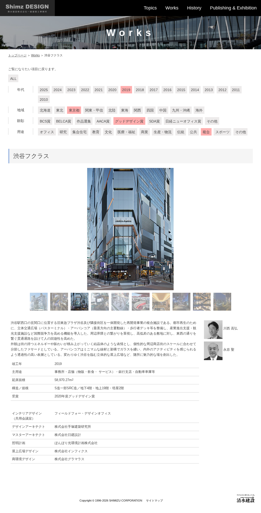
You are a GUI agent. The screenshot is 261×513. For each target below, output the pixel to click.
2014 (195, 90)
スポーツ (222, 132)
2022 (85, 90)
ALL (13, 79)
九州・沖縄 (181, 110)
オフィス (47, 132)
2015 (181, 90)
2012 (222, 90)
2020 (112, 90)
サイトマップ (154, 500)
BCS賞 (45, 121)
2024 (58, 90)
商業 (144, 132)
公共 (193, 132)
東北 (59, 110)
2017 (154, 90)
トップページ (17, 55)
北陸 (111, 110)
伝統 (180, 132)
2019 (126, 90)
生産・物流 (163, 132)
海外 (199, 110)
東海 (124, 110)
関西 (137, 110)
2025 (44, 90)
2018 (140, 90)
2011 (236, 90)
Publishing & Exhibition (233, 7)
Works (171, 7)
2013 (209, 90)
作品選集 (84, 121)
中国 (162, 110)
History (194, 7)
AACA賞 (103, 121)
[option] (130, 229)
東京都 (74, 110)
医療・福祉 (126, 132)
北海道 (45, 110)
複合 (206, 132)
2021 (99, 90)
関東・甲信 (94, 110)
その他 (212, 121)
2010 (44, 99)
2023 (71, 90)
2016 (167, 90)
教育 (95, 132)
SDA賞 (154, 121)
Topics (150, 7)
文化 (108, 132)
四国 (150, 110)
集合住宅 (79, 132)
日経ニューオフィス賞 (183, 121)
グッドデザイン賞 (129, 121)
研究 (63, 132)
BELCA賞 (63, 121)
